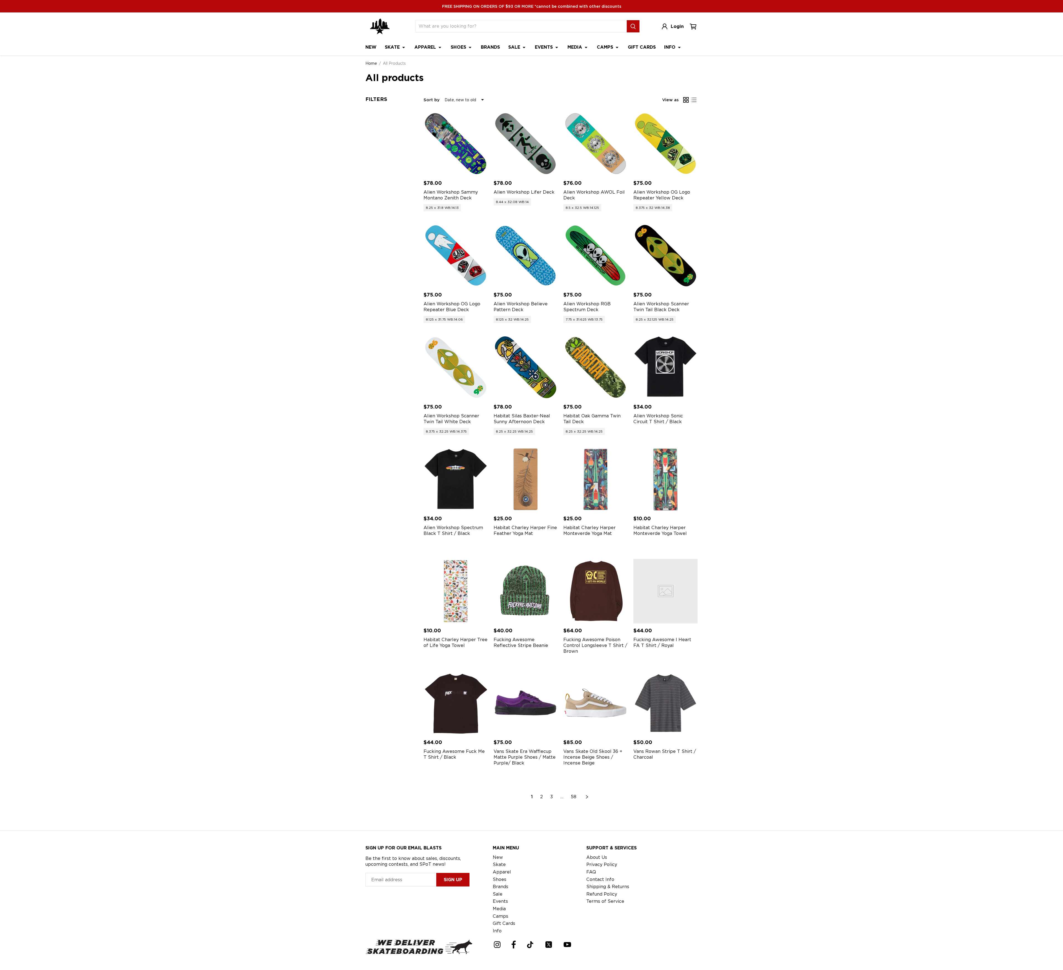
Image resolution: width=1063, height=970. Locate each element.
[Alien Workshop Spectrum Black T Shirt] (456, 479)
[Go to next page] (587, 797)
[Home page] (379, 26)
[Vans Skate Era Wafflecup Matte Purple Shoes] (526, 703)
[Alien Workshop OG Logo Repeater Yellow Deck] (665, 143)
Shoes (459, 47)
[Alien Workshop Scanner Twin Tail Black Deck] (665, 255)
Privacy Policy (601, 864)
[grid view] (686, 100)
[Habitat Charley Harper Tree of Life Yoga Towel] (456, 591)
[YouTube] (567, 944)
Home (371, 63)
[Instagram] (497, 944)
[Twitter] (549, 944)
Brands (490, 47)
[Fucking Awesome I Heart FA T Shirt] (665, 591)
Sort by (432, 99)
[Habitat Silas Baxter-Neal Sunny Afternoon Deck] (526, 367)
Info (670, 47)
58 (573, 796)
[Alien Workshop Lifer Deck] (526, 143)
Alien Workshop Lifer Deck (524, 192)
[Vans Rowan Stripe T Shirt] (665, 703)
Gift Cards (642, 47)
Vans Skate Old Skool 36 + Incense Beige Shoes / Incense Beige (592, 757)
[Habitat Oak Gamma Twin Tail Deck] (595, 367)
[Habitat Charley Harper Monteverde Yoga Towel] (665, 479)
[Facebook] (514, 944)
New (370, 47)
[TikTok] (530, 944)
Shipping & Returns (607, 886)
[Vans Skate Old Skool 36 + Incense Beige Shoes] (595, 703)
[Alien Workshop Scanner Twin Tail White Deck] (456, 367)
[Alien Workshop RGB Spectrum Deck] (595, 255)
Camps (606, 47)
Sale (515, 47)
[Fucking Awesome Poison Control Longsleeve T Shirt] (595, 591)
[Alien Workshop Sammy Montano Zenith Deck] (456, 143)
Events (544, 47)
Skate (393, 47)
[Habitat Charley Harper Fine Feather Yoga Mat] (526, 479)
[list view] (694, 100)
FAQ (591, 872)
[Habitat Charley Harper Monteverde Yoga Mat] (595, 479)
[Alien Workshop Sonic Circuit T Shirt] (665, 367)
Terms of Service (605, 901)
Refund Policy (601, 894)
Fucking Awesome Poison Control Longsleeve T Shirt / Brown (595, 645)
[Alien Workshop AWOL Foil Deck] (595, 143)
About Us (596, 857)
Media (575, 47)
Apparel (425, 47)
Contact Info (600, 879)
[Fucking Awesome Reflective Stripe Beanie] (526, 591)
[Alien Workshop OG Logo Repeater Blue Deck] (456, 255)
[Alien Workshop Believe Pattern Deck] (526, 255)
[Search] (633, 26)
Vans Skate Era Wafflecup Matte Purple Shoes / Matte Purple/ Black (525, 757)
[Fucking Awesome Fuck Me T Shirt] (456, 703)
